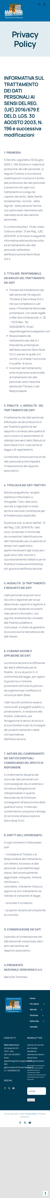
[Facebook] (5, 1088)
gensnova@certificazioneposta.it (18, 1067)
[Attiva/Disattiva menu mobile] (44, 4)
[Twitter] (9, 1088)
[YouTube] (13, 1088)
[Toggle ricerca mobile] (39, 4)
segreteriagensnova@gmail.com (18, 1061)
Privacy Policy (31, 1114)
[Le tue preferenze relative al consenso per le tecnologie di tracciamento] (45, 1193)
